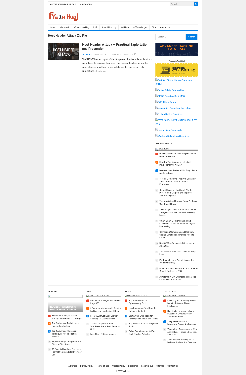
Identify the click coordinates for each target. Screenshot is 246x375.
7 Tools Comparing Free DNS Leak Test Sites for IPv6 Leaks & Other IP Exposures (177, 182)
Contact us (86, 4)
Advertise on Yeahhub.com (63, 4)
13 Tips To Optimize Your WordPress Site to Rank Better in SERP (105, 326)
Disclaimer (133, 366)
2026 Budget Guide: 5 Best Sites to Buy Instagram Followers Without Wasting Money (177, 212)
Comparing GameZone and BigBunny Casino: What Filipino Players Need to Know (176, 235)
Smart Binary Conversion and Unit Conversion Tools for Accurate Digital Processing (177, 224)
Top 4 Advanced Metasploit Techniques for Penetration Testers (64, 334)
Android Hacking (109, 27)
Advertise (72, 366)
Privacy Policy (86, 366)
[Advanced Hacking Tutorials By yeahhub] (176, 55)
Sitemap (160, 366)
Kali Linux (125, 27)
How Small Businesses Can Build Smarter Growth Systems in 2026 (178, 270)
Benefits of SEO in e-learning (103, 334)
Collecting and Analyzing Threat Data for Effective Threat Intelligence (181, 303)
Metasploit (64, 27)
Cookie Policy (118, 366)
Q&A (154, 27)
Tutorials (87, 54)
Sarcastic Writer (102, 54)
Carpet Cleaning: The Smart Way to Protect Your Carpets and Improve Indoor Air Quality (175, 193)
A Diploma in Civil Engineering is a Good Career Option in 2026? (177, 278)
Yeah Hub (126, 371)
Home (53, 27)
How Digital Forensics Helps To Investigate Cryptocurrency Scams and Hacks (180, 314)
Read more (101, 71)
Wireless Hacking (81, 27)
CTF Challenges (140, 27)
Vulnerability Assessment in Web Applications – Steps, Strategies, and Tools (182, 332)
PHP (95, 27)
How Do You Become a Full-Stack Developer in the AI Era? (175, 163)
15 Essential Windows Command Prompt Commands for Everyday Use (67, 352)
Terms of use (102, 366)
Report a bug (147, 366)
